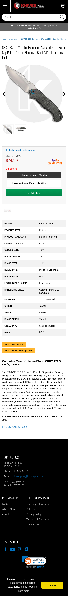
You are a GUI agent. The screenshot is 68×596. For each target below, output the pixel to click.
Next (64, 94)
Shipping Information (38, 504)
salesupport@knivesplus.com (28, 476)
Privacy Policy (33, 514)
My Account (33, 524)
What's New (8, 509)
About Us (7, 514)
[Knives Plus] (29, 8)
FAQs (5, 504)
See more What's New (13, 344)
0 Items (62, 6)
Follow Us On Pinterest (19, 549)
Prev (3, 94)
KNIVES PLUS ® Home (14, 427)
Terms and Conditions (38, 519)
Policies (30, 509)
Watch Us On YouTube (12, 549)
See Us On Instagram (26, 549)
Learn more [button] (23, 591)
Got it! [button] (52, 585)
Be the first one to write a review (20, 150)
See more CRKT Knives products (18, 351)
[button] (34, 561)
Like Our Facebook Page (5, 549)
